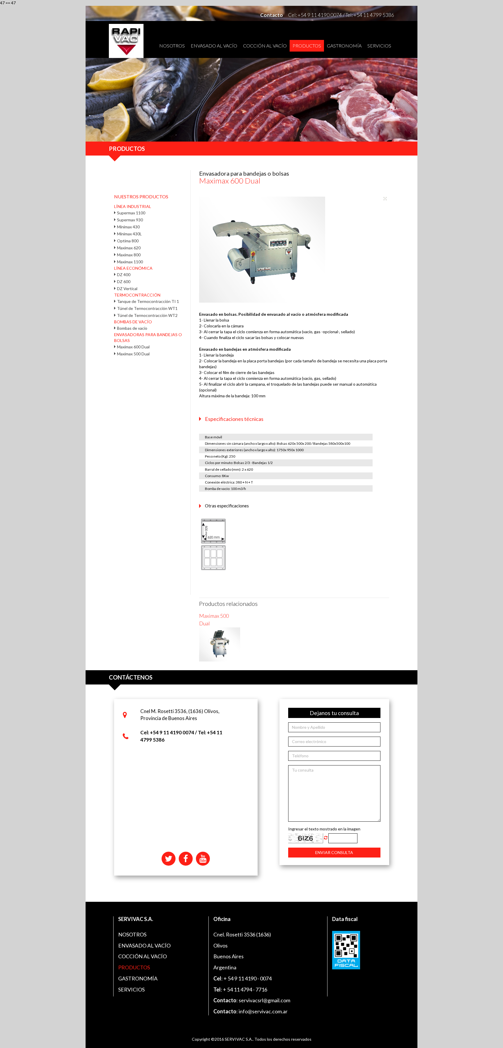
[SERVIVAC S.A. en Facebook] (186, 858)
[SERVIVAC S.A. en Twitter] (169, 858)
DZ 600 (123, 281)
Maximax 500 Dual (133, 353)
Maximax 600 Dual (133, 346)
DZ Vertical (127, 288)
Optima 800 (128, 240)
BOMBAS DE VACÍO (133, 321)
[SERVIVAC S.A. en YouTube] (203, 858)
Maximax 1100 (130, 261)
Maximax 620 (129, 247)
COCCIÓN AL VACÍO (265, 45)
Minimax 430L (129, 233)
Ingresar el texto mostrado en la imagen (324, 828)
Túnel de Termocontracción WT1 (147, 308)
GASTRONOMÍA (344, 45)
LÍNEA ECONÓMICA (133, 268)
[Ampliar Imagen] (386, 199)
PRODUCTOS (307, 45)
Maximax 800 (129, 254)
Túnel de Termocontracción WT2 (147, 315)
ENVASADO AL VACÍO (214, 45)
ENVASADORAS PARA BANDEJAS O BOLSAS (148, 337)
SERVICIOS (379, 45)
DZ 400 (123, 274)
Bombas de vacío (132, 328)
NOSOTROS (172, 45)
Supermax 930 (130, 219)
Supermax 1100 (131, 212)
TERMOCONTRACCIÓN (137, 294)
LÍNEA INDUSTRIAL (132, 206)
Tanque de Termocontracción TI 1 (148, 301)
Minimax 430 (128, 226)
